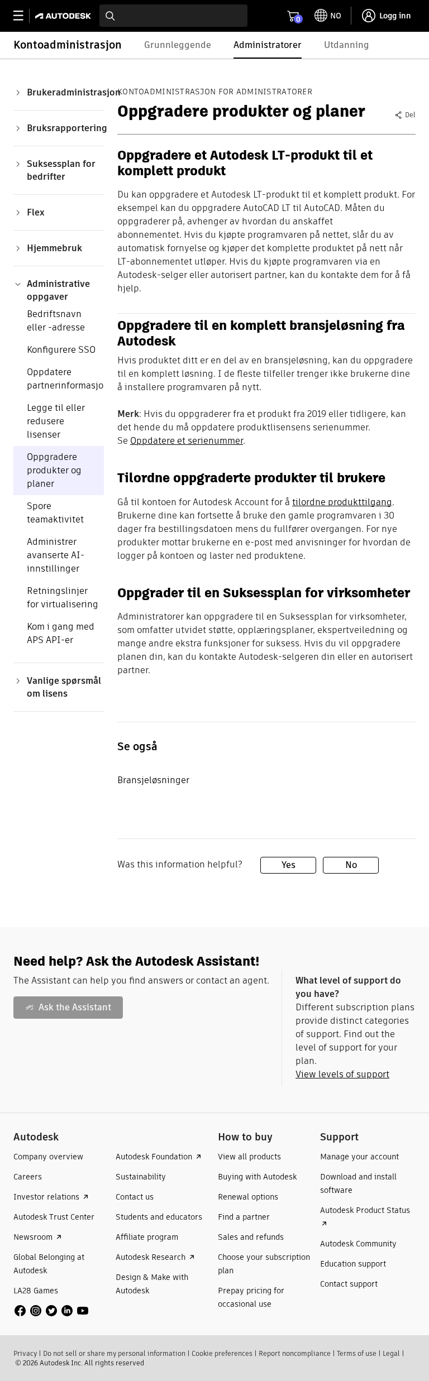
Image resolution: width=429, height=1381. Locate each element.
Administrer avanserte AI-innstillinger (55, 555)
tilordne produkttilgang (342, 502)
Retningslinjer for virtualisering (62, 597)
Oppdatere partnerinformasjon (68, 379)
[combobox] (173, 15)
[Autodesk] (64, 16)
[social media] (51, 1310)
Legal (391, 1353)
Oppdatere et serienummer (186, 440)
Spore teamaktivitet (55, 513)
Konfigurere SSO (61, 349)
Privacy (25, 1353)
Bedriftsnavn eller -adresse (56, 321)
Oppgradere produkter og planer (54, 470)
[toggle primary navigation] (24, 16)
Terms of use (356, 1353)
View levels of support (342, 1074)
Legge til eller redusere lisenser (56, 421)
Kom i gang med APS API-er (60, 633)
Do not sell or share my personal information (114, 1353)
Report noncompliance (295, 1353)
